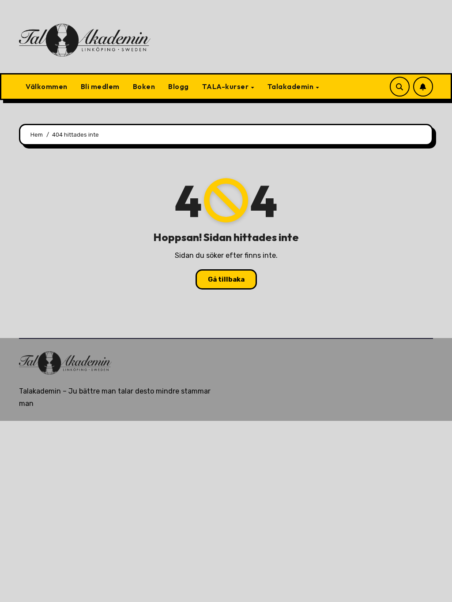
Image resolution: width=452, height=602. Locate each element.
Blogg (178, 86)
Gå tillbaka (226, 279)
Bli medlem (100, 86)
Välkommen (47, 86)
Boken (144, 86)
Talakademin (291, 86)
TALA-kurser (226, 86)
